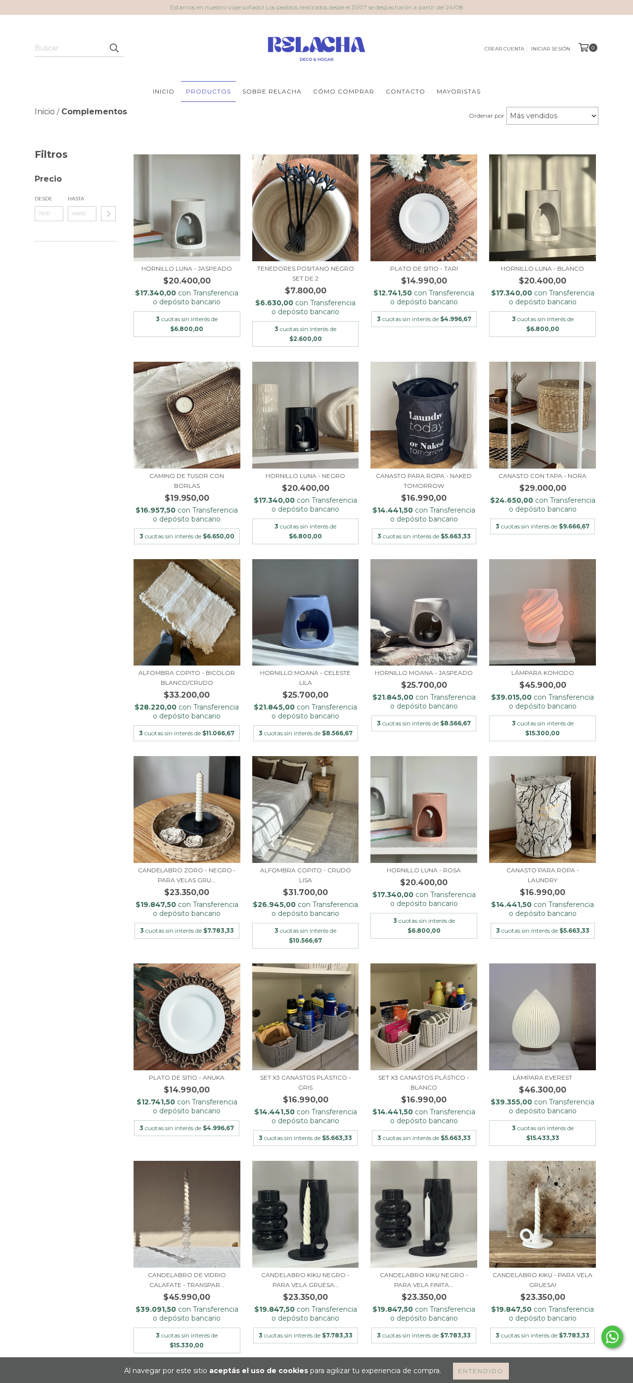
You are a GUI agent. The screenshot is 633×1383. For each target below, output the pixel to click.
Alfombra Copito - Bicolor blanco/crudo (186, 677)
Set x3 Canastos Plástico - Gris (305, 1082)
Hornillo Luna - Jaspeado (186, 268)
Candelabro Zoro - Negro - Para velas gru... (187, 875)
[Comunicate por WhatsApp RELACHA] (612, 1337)
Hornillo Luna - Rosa (424, 870)
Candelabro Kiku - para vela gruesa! (542, 1279)
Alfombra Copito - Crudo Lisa (305, 875)
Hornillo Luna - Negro (305, 475)
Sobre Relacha (272, 91)
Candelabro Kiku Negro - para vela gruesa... (305, 1279)
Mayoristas (459, 91)
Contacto (405, 91)
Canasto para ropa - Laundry (542, 875)
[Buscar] (114, 48)
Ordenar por (486, 115)
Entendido (481, 1371)
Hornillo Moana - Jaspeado (424, 672)
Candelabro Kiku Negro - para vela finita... (424, 1279)
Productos (208, 91)
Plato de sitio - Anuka (187, 1077)
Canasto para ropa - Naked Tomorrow (424, 480)
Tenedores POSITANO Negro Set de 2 (305, 273)
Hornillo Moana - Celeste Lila (305, 677)
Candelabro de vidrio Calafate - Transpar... (187, 1279)
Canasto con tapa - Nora (542, 475)
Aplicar (108, 213)
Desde (43, 198)
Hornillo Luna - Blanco (542, 268)
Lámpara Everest (542, 1077)
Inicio (164, 91)
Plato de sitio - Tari (424, 268)
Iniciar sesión (550, 49)
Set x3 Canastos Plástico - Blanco (423, 1082)
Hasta (76, 198)
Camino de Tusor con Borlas (186, 480)
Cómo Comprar (343, 91)
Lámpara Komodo (542, 672)
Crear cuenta (504, 49)
